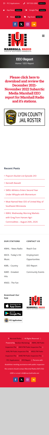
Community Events (35, 272)
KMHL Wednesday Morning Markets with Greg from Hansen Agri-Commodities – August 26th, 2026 (22, 217)
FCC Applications (13, 360)
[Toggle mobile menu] (43, 35)
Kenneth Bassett (13, 183)
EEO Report (32, 265)
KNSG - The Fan (11, 282)
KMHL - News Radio (13, 248)
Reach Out (31, 248)
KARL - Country (11, 265)
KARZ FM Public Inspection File (30, 356)
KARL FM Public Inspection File (17, 351)
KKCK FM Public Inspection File (30, 347)
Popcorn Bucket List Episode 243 (21, 175)
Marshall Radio (15, 338)
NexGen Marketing (22, 343)
